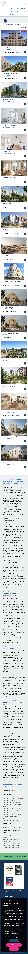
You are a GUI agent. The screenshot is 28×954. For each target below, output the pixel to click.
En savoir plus (14, 941)
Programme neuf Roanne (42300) (12, 814)
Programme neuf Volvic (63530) (11, 808)
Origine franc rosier (9, 99)
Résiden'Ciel (6, 151)
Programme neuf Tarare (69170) (11, 820)
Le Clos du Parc (7, 203)
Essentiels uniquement (14, 945)
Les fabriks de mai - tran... (10, 74)
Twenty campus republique (11, 333)
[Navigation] (25, 3)
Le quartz (5, 48)
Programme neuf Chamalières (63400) (13, 798)
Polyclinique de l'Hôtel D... (10, 177)
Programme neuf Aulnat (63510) (11, 800)
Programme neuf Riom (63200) (11, 810)
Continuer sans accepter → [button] (17, 901)
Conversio (6, 229)
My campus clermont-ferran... (12, 437)
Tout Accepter (14, 949)
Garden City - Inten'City (10, 125)
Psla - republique (8, 307)
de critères (7, 18)
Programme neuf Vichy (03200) (11, 812)
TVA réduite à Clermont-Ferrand (11, 847)
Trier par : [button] (22, 27)
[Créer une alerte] (5, 20)
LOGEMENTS (20, 24)
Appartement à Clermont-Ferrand (12, 827)
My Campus (6, 463)
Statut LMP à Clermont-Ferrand (11, 845)
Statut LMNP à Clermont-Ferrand (11, 843)
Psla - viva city (7, 255)
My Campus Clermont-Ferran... (12, 281)
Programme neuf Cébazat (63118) (11, 802)
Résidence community (9, 411)
